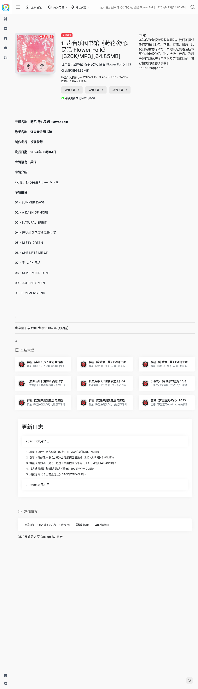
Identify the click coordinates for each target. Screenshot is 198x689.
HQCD (112, 77)
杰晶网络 (29, 524)
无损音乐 (67, 35)
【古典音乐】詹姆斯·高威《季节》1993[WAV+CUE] (60, 468)
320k (73, 81)
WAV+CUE (89, 77)
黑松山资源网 (83, 524)
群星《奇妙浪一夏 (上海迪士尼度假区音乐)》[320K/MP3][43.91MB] (70, 457)
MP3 (82, 81)
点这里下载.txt (25, 328)
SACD (123, 77)
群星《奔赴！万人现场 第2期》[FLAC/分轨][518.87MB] (63, 451)
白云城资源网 (102, 524)
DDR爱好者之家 (47, 524)
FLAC (102, 77)
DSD (64, 81)
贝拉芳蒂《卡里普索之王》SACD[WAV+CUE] (56, 474)
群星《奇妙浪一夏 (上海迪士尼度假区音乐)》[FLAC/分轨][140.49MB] (71, 463)
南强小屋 (65, 524)
